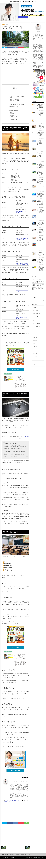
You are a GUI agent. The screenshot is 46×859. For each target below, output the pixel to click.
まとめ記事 (36, 310)
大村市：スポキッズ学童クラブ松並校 (16, 102)
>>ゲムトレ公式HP (15, 770)
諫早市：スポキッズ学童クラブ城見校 (16, 96)
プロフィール (23, 16)
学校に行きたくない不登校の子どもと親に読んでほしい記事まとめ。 (38, 288)
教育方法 (35, 353)
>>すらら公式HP (15, 369)
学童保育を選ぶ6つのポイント (14, 110)
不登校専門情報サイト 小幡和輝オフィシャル (23, 1)
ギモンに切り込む (37, 313)
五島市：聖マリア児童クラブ (14, 100)
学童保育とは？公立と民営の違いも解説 (16, 104)
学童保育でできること (13, 106)
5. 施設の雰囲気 (12, 117)
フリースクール (37, 326)
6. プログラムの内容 (13, 119)
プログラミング (37, 329)
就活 (35, 343)
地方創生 (35, 337)
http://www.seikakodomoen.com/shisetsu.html (22, 239)
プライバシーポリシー (6, 857)
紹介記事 (35, 359)
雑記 (35, 364)
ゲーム (35, 320)
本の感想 (35, 356)
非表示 (17, 88)
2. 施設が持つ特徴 (12, 113)
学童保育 (3, 24)
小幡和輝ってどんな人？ (37, 279)
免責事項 (12, 857)
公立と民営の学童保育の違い (14, 107)
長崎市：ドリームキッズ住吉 (14, 94)
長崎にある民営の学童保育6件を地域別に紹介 (16, 93)
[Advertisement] (15, 74)
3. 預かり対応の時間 (13, 115)
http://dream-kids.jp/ (16, 184)
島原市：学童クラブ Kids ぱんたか (16, 97)
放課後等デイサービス (37, 350)
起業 (35, 361)
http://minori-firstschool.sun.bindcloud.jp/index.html (22, 264)
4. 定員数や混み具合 (13, 116)
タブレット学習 (37, 323)
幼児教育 (35, 346)
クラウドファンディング (37, 317)
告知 (35, 334)
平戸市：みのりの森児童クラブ (15, 99)
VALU (35, 307)
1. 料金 (10, 112)
